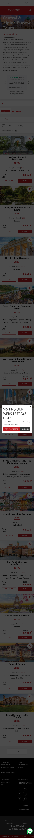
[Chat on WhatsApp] (30, 831)
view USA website (11, 429)
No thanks (25, 429)
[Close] (30, 406)
